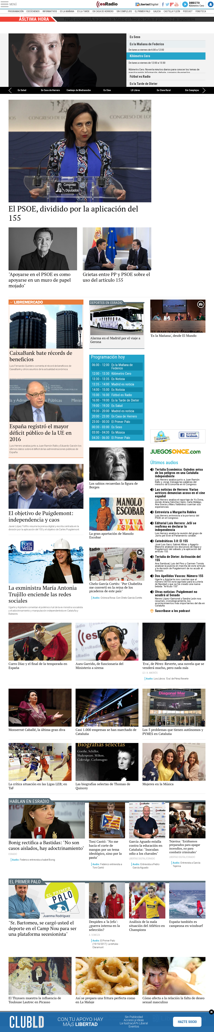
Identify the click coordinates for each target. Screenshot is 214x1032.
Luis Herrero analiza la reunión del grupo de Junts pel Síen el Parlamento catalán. (178, 529)
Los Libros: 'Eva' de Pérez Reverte (167, 678)
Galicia (157, 11)
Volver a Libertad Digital (146, 4)
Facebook (162, 4)
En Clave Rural (164, 90)
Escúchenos (33, 11)
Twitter (167, 4)
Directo (196, 4)
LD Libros (135, 90)
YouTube (176, 4)
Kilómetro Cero (67, 60)
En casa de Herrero (103, 11)
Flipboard (172, 4)
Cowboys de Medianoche (79, 90)
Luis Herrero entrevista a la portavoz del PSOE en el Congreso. (177, 514)
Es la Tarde (83, 11)
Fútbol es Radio (140, 77)
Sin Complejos (124, 11)
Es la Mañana (67, 11)
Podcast (188, 11)
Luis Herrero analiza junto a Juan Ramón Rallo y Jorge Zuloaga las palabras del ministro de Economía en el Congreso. (179, 477)
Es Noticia (118, 379)
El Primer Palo (142, 11)
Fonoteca (201, 11)
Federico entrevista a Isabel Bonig (33, 859)
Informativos (50, 11)
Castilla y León (172, 11)
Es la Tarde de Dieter (143, 84)
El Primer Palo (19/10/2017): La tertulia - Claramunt (105, 944)
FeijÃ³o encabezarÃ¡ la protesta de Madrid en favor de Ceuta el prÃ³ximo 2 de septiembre (129, 19)
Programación (16, 11)
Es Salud (22, 90)
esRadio (107, 4)
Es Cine (107, 90)
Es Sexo (135, 37)
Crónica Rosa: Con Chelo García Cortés (117, 597)
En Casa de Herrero (50, 90)
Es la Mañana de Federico (147, 44)
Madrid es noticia (122, 384)
